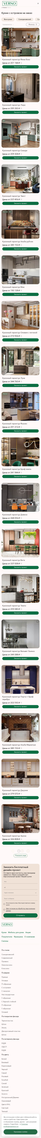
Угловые (4, 980)
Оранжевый (6, 1101)
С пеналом (5, 991)
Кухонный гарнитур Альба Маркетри (19, 745)
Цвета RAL (5, 1104)
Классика (5, 968)
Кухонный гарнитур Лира (13, 105)
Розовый (4, 1076)
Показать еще (20, 855)
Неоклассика (6, 965)
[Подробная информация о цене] (21, 63)
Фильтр (31, 24)
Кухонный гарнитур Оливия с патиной (19, 332)
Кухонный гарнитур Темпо (14, 605)
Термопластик (7, 1020)
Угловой (4, 1012)
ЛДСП (4, 1047)
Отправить (20, 915)
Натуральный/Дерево (10, 1097)
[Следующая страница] (28, 851)
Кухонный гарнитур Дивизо (14, 514)
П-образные (6, 984)
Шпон (3, 1024)
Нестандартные (7, 994)
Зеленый (4, 1087)
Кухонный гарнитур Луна (13, 378)
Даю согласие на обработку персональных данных (20, 910)
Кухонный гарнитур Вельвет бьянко (18, 651)
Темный (4, 1111)
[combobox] (8, 24)
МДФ (3, 1043)
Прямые (4, 977)
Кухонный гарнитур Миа (13, 287)
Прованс (4, 961)
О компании (29, 937)
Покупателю (6, 937)
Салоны (4, 941)
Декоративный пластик (10, 1031)
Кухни (3, 932)
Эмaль (3, 1027)
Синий (4, 1083)
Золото (4, 1094)
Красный (5, 1090)
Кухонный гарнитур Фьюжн (14, 423)
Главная (5, 7)
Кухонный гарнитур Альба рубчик (17, 241)
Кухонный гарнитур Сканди (14, 150)
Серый (4, 1073)
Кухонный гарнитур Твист (14, 196)
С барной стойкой (8, 1001)
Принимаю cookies (20, 1132)
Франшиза (18, 937)
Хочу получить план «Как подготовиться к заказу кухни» (20, 904)
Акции (28, 932)
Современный (6, 958)
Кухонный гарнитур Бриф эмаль (16, 469)
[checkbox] (4, 904)
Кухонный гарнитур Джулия (15, 790)
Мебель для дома (16, 932)
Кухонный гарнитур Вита (13, 560)
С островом (6, 987)
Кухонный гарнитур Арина (14, 836)
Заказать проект (20, 67)
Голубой (4, 1080)
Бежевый (4, 1062)
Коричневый (6, 1066)
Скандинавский (24, 19)
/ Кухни (9, 7)
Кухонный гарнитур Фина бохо (16, 59)
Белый (4, 1059)
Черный (4, 1069)
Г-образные (6, 998)
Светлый (4, 1108)
